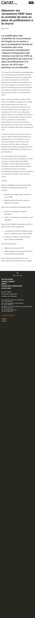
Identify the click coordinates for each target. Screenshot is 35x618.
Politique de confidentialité (9, 294)
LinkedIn (3, 319)
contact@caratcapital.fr (8, 315)
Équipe (4, 284)
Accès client (6, 288)
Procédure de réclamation (9, 296)
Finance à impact (8, 282)
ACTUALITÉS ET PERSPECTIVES (11, 286)
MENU (31, 2)
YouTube (3, 321)
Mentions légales (6, 292)
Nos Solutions (7, 279)
